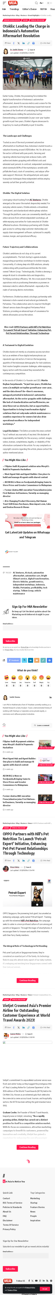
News (25, 20)
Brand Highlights (12, 20)
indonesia (40, 584)
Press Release (37, 20)
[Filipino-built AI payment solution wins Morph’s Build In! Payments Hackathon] (45, 744)
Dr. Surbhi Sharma (16, 50)
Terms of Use (12, 1290)
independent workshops (24, 584)
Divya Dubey (14, 867)
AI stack (28, 572)
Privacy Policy (30, 1287)
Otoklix (16, 587)
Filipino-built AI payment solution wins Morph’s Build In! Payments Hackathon (18, 744)
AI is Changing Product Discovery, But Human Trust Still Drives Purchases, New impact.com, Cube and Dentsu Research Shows (27, 504)
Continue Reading (27, 980)
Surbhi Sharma (15, 697)
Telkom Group (27, 590)
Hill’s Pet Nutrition (29, 920)
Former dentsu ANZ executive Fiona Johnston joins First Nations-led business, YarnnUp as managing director (27, 493)
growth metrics (36, 581)
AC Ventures (35, 199)
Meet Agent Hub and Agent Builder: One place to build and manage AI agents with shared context (19, 761)
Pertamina (25, 587)
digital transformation (38, 578)
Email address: (8, 624)
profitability (36, 587)
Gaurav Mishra (15, 1034)
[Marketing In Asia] (13, 3)
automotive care (32, 575)
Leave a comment (43, 725)
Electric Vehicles (20, 581)
